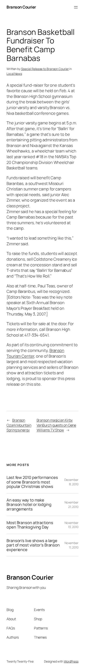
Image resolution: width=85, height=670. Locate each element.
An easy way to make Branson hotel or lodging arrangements (29, 504)
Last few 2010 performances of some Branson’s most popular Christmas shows (32, 482)
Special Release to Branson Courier (45, 69)
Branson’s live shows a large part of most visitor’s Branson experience (33, 545)
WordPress (71, 661)
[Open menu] (75, 7)
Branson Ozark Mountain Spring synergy (19, 425)
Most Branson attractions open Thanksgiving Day (30, 524)
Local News (14, 74)
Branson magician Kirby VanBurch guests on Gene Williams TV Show (56, 425)
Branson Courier (21, 7)
